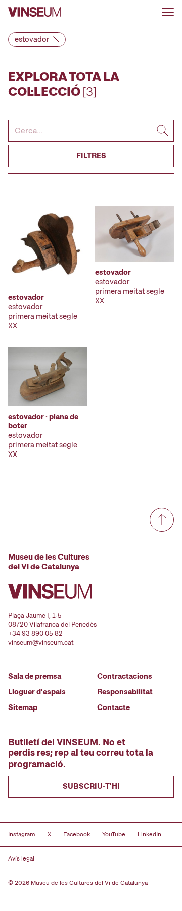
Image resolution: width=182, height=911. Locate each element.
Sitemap (22, 707)
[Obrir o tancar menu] (168, 12)
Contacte (113, 707)
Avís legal (21, 858)
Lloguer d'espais (37, 692)
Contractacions (124, 676)
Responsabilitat (125, 692)
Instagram (21, 834)
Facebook (76, 834)
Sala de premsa (34, 676)
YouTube (113, 834)
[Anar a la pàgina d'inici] (34, 12)
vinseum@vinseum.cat (41, 642)
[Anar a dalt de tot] (162, 520)
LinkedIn (149, 834)
